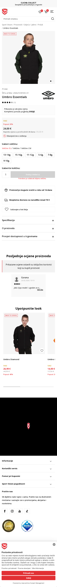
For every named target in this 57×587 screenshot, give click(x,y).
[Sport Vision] (4, 11)
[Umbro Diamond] (24, 333)
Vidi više (40, 290)
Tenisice (51, 356)
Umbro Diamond (11, 359)
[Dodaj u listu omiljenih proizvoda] (42, 350)
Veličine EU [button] (6, 148)
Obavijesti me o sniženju (17, 136)
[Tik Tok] (27, 511)
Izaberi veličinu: (10, 144)
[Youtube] (19, 511)
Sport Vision (7, 24)
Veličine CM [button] (26, 148)
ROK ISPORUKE (28, 3)
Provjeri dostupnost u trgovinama (19, 236)
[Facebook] (4, 511)
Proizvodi (18, 24)
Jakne (33, 24)
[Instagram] (12, 511)
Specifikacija (8, 220)
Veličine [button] (16, 148)
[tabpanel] (28, 57)
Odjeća (27, 24)
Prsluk (40, 24)
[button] (28, 19)
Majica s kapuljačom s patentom (17, 356)
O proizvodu (8, 228)
